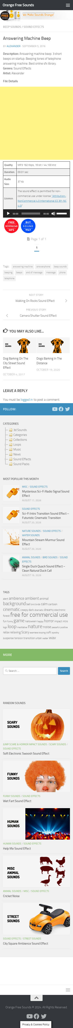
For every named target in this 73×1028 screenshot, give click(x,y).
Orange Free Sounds (18, 5)
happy (40, 621)
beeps (19, 272)
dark (31, 609)
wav (52, 637)
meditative (22, 627)
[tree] (36, 447)
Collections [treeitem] (20, 440)
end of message (34, 272)
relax (6, 632)
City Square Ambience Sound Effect (25, 943)
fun (5, 621)
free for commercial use (39, 614)
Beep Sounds (12, 27)
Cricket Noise (11, 896)
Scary (25, 632)
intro (65, 621)
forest (6, 615)
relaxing (15, 632)
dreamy (49, 610)
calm (44, 604)
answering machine (23, 266)
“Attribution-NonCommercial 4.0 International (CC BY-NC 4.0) (42, 200)
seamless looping (38, 632)
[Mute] (53, 214)
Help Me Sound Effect (17, 848)
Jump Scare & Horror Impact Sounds (25, 744)
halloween (31, 621)
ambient (32, 598)
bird (33, 604)
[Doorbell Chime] (11, 232)
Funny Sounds (11, 796)
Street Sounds (32, 938)
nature (35, 626)
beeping (8, 272)
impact (58, 621)
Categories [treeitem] (20, 435)
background (14, 603)
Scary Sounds (57, 744)
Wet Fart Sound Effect (17, 801)
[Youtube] (54, 409)
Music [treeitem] (17, 449)
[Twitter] (67, 409)
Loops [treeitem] (17, 444)
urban (38, 638)
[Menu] (68, 5)
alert (5, 598)
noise (47, 627)
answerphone (43, 266)
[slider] (62, 213)
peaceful (56, 627)
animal (44, 598)
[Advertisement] (36, 123)
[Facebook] (61, 409)
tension (18, 638)
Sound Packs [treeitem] (21, 464)
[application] (36, 213)
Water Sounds (31, 535)
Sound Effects (34, 27)
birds (37, 604)
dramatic (38, 610)
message (51, 272)
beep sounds (60, 266)
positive (64, 627)
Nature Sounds (31, 531)
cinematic (11, 609)
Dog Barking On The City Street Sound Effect (15, 363)
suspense (8, 638)
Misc (25, 486)
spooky (55, 632)
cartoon (52, 604)
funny (10, 621)
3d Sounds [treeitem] (20, 430)
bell (28, 604)
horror (49, 621)
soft (48, 632)
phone (62, 272)
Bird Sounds (50, 557)
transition (29, 638)
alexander (13, 46)
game (19, 620)
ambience (16, 598)
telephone (9, 278)
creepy (24, 609)
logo (5, 627)
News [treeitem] (17, 454)
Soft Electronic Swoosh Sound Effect (26, 753)
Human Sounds (12, 843)
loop (12, 626)
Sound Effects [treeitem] (22, 459)
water (45, 638)
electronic (59, 609)
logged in (27, 400)
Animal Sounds (31, 557)
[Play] (8, 214)
